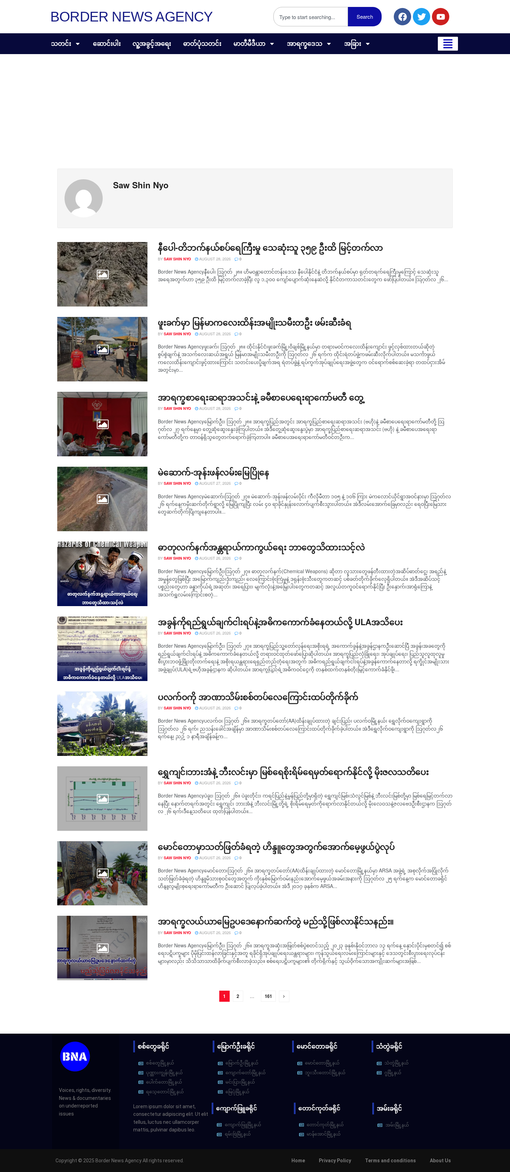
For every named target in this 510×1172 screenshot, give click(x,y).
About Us (440, 1160)
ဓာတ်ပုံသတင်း (202, 43)
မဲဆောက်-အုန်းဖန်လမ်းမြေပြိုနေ (213, 472)
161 (268, 996)
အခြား (352, 43)
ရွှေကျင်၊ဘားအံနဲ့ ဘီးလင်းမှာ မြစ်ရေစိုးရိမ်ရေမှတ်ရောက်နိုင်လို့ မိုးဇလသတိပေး (293, 771)
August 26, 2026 (214, 558)
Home (298, 1160)
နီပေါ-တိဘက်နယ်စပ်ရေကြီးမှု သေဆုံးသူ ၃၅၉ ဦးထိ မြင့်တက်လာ (270, 247)
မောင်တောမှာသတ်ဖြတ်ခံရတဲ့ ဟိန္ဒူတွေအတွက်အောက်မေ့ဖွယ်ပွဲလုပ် (276, 846)
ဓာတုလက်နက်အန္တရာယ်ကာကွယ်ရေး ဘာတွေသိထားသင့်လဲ (261, 547)
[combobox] (310, 16)
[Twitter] (421, 16)
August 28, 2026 (214, 258)
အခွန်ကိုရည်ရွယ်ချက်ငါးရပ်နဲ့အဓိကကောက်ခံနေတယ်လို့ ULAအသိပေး (280, 622)
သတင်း (61, 43)
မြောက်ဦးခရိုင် (236, 1046)
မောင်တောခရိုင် (317, 1046)
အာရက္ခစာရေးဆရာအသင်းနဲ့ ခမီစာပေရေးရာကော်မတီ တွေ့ (261, 397)
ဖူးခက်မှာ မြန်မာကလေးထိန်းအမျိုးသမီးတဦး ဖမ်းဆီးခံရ (254, 322)
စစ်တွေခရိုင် (153, 1046)
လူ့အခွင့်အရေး (152, 43)
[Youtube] (440, 16)
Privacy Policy (335, 1160)
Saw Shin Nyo (177, 258)
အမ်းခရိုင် (389, 1108)
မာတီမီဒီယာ (249, 43)
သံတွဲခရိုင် (389, 1046)
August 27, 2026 (214, 483)
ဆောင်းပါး (107, 43)
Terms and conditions (390, 1160)
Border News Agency (131, 16)
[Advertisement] (255, 106)
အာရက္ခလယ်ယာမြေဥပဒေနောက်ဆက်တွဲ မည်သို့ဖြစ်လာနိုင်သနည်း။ (276, 921)
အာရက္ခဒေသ (304, 43)
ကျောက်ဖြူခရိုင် (236, 1108)
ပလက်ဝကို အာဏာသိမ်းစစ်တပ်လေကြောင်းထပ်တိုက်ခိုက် (258, 697)
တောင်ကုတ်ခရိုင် (319, 1108)
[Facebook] (402, 16)
